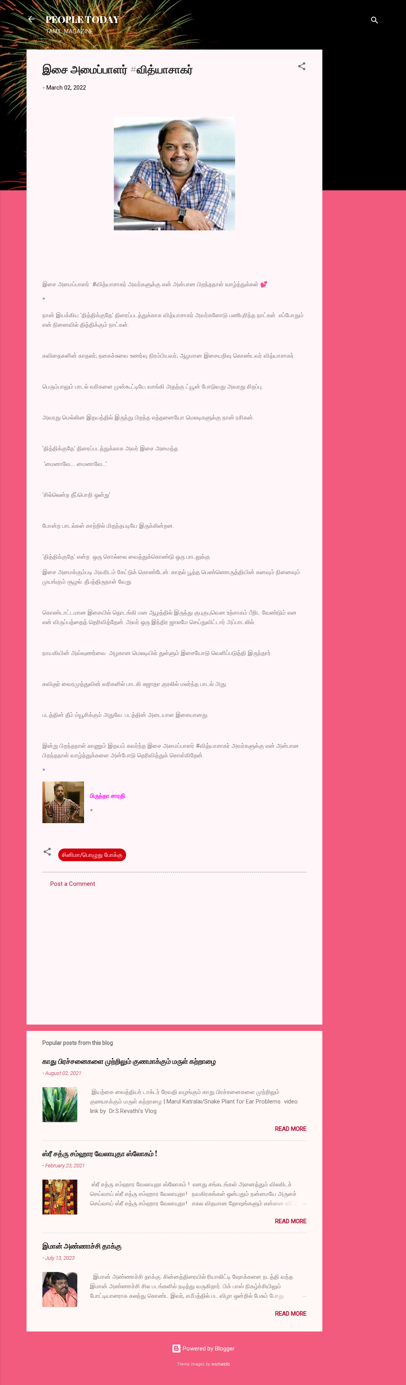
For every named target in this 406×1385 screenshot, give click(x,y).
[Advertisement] (354, 168)
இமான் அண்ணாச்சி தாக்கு (82, 1246)
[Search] (374, 22)
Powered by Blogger (208, 1348)
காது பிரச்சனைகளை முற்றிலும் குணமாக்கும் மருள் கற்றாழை (129, 1061)
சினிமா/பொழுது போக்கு (92, 854)
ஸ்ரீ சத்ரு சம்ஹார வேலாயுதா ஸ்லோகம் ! (99, 1153)
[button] (301, 67)
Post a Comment (72, 883)
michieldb (220, 1364)
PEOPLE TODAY (82, 19)
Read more (290, 1128)
